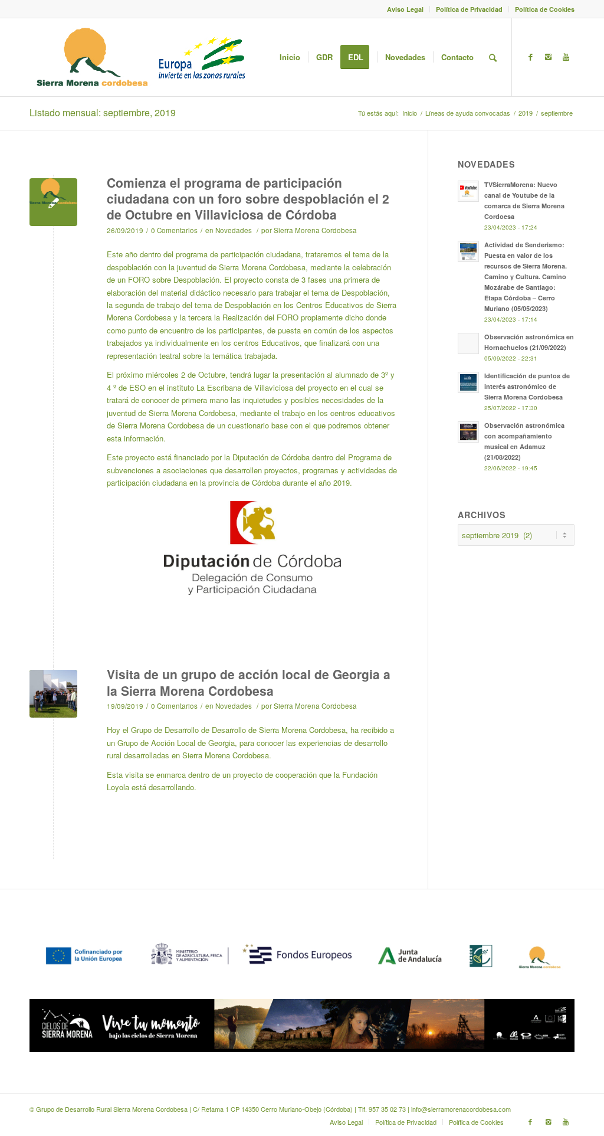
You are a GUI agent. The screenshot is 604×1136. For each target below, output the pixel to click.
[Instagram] (548, 57)
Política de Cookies (545, 9)
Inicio (409, 113)
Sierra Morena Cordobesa (315, 230)
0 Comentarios (174, 230)
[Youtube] (566, 57)
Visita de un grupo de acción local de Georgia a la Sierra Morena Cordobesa (248, 682)
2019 (525, 113)
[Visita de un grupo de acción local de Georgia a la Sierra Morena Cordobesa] (53, 694)
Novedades (233, 230)
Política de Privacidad (469, 9)
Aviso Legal (405, 9)
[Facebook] (530, 57)
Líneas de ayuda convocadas (467, 113)
